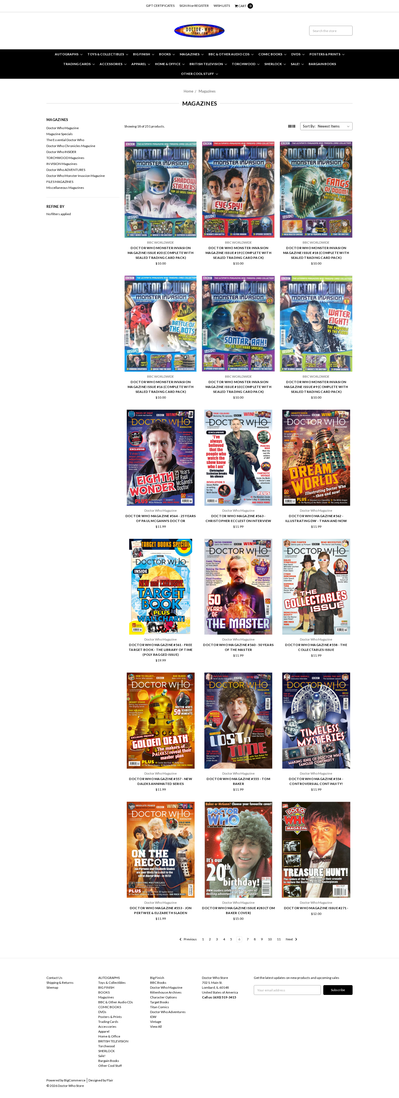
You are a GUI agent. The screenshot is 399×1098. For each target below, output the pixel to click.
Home (188, 91)
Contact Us (54, 978)
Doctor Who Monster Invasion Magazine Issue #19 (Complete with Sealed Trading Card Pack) (238, 253)
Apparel (139, 64)
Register (201, 6)
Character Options (163, 997)
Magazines (190, 54)
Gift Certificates (160, 6)
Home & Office (168, 64)
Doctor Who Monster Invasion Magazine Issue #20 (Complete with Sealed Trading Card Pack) (161, 253)
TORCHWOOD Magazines (65, 158)
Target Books (159, 1002)
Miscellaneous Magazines (65, 188)
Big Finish (157, 978)
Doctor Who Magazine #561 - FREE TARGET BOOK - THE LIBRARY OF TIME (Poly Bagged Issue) (160, 650)
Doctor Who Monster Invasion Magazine (75, 176)
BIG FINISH (142, 54)
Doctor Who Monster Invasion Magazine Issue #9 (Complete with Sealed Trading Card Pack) (316, 387)
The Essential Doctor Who (65, 140)
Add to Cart (160, 223)
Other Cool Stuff (197, 74)
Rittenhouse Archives (166, 992)
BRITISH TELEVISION (206, 64)
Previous (190, 939)
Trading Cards (77, 64)
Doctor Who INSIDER (61, 152)
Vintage (155, 1022)
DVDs (296, 54)
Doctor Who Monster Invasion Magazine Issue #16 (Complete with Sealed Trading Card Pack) (161, 387)
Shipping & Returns (60, 983)
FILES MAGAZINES (59, 182)
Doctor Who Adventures (168, 1012)
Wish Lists (222, 6)
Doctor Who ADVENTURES (65, 170)
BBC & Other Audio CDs (229, 54)
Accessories (111, 64)
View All (156, 1026)
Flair (110, 1080)
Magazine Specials (59, 134)
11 (279, 939)
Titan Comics (159, 1007)
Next (289, 939)
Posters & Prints (325, 54)
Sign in (185, 6)
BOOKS (165, 54)
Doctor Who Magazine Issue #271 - (316, 908)
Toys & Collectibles (106, 54)
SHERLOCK (273, 64)
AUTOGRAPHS (67, 54)
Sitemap (52, 987)
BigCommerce (75, 1080)
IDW (153, 1017)
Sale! (295, 64)
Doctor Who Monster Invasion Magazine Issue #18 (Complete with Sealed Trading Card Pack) (316, 253)
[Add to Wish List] (191, 155)
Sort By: (309, 126)
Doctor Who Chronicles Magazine (70, 146)
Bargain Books (322, 64)
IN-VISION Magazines (61, 164)
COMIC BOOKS (270, 54)
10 (270, 939)
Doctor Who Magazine (62, 128)
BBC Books (158, 983)
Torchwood (244, 64)
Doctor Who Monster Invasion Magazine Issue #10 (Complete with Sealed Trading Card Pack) (238, 387)
